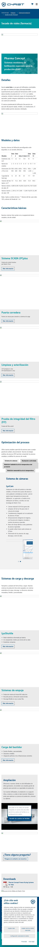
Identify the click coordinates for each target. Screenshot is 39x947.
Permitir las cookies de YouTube (19, 818)
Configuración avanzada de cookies (19, 936)
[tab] (11, 461)
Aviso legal (31, 941)
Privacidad (24, 941)
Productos (13, 13)
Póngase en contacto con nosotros (16, 859)
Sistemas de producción (24, 13)
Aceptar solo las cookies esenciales (27, 929)
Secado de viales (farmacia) (11, 15)
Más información (8, 268)
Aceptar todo (11, 928)
